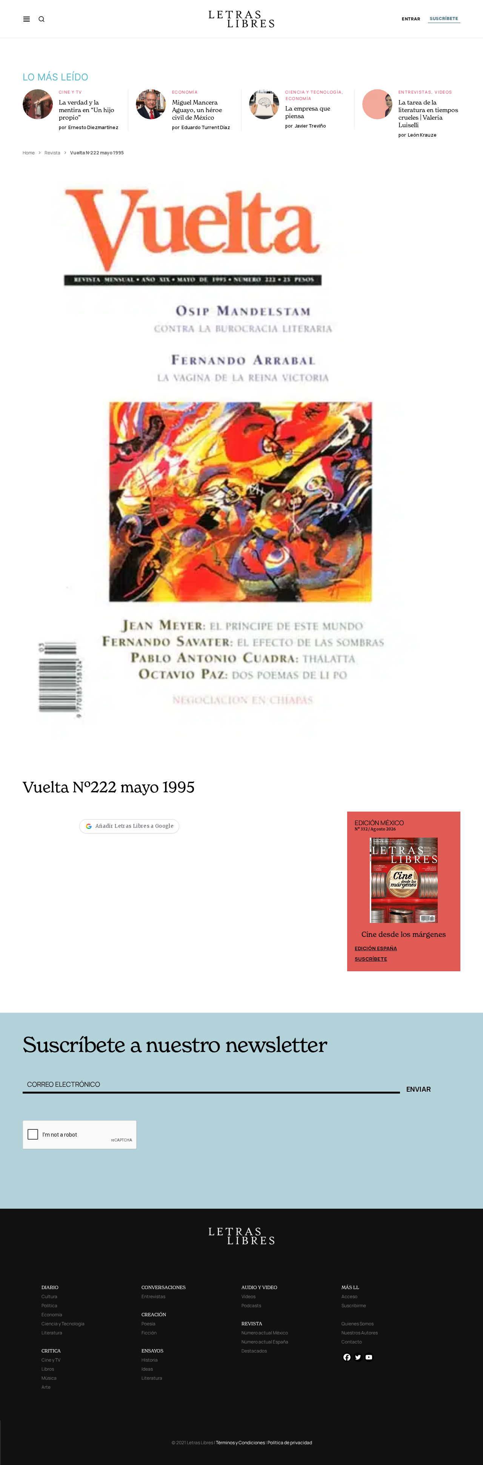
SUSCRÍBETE (444, 18)
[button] (27, 19)
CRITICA (51, 1351)
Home (29, 152)
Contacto (351, 1342)
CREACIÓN (154, 1314)
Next (451, 891)
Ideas (147, 1369)
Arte (46, 1387)
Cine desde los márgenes (403, 934)
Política (49, 1305)
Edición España (376, 948)
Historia (150, 1360)
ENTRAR (411, 19)
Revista (52, 152)
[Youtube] (369, 1357)
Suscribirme (353, 1305)
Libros (48, 1369)
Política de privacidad (290, 1442)
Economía (185, 92)
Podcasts (251, 1305)
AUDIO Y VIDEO (259, 1287)
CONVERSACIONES (164, 1287)
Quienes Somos (357, 1323)
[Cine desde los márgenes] (404, 883)
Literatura (52, 1332)
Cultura (49, 1296)
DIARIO (50, 1287)
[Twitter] (358, 1357)
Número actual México (265, 1332)
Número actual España (265, 1342)
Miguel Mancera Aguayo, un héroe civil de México (197, 110)
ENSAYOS (152, 1351)
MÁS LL (350, 1287)
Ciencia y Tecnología (313, 92)
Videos (443, 92)
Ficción (149, 1332)
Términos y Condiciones (240, 1442)
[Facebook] (347, 1357)
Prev (357, 891)
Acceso (349, 1296)
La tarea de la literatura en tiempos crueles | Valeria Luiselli (428, 114)
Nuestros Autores (359, 1332)
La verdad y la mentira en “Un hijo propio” (86, 110)
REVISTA (252, 1323)
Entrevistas (414, 92)
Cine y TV (70, 92)
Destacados (254, 1351)
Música (49, 1378)
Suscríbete (371, 958)
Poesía (148, 1323)
